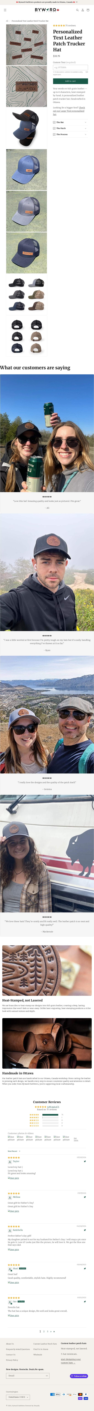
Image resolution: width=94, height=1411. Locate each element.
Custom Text (64, 62)
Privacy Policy (12, 1360)
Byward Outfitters (18, 1406)
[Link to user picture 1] (13, 1182)
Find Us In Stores (40, 1349)
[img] (14, 1157)
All (7, 21)
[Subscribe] (46, 1376)
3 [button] (47, 1331)
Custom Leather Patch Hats (45, 1344)
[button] (5, 10)
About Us (10, 1344)
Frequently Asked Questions (18, 1349)
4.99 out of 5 (53, 1107)
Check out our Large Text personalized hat (69, 111)
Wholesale (37, 1355)
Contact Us (10, 1355)
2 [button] (44, 1331)
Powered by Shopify (32, 1406)
